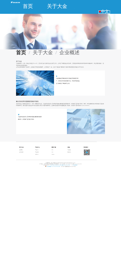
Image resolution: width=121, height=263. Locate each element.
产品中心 (37, 149)
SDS (52, 149)
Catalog (52, 154)
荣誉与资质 (21, 152)
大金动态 (69, 149)
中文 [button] (105, 11)
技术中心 (37, 154)
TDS (52, 152)
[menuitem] (28, 6)
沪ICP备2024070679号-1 (65, 165)
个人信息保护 (74, 165)
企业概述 (21, 149)
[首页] (15, 2)
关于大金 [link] (43, 52)
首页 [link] (21, 52)
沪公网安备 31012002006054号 (53, 166)
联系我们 (69, 152)
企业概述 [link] (69, 52)
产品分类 (37, 152)
